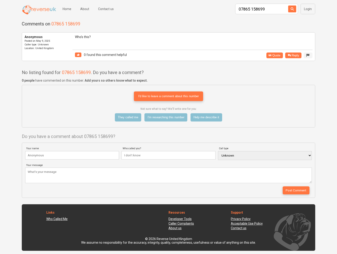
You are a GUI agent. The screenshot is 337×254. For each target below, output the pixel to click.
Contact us (106, 9)
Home (67, 9)
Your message (34, 165)
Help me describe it (206, 117)
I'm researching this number (166, 117)
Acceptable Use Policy (247, 223)
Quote (275, 55)
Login (308, 9)
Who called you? (132, 148)
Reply (295, 55)
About (84, 9)
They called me (128, 117)
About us (175, 228)
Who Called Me (57, 219)
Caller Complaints (181, 223)
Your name (32, 148)
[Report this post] (308, 55)
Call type (224, 148)
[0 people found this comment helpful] (78, 54)
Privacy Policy (241, 219)
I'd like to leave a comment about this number (168, 96)
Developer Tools (180, 219)
